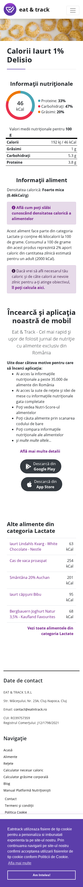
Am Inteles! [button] (41, 875)
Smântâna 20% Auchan (30, 577)
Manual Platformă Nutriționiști (27, 790)
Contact (11, 799)
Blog (6, 783)
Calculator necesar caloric (23, 770)
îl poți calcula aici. (28, 287)
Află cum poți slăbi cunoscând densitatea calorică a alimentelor (41, 213)
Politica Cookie (16, 812)
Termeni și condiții (19, 805)
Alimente (10, 757)
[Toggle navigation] (72, 10)
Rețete (8, 763)
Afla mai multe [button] (19, 863)
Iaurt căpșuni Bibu (25, 594)
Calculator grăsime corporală (25, 777)
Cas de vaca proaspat (28, 560)
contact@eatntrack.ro (30, 709)
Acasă (7, 750)
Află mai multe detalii (40, 451)
